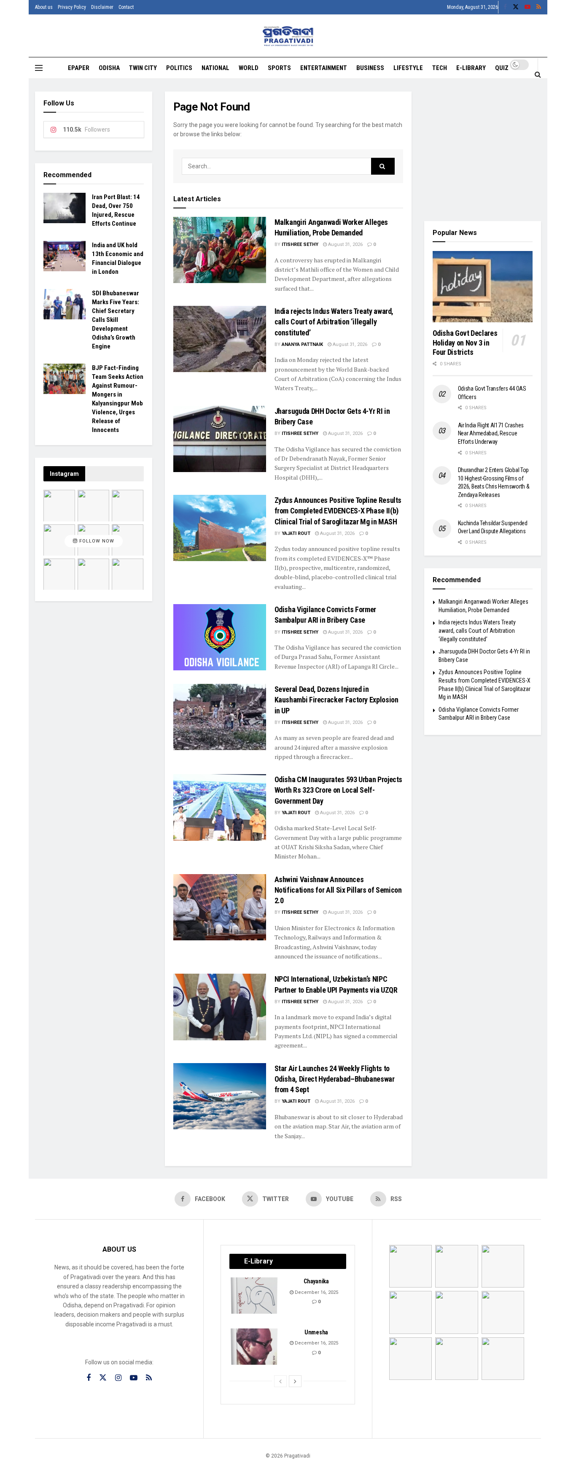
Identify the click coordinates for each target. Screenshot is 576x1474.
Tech (439, 68)
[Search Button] (538, 74)
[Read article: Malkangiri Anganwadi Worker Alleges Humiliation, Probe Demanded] (219, 250)
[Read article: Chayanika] (254, 1295)
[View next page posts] (295, 1381)
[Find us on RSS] (538, 7)
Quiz (502, 68)
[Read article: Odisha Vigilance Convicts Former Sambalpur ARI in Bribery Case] (219, 637)
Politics (179, 68)
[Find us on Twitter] (516, 7)
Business (370, 68)
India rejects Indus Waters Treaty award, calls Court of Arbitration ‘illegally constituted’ (334, 322)
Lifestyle (408, 68)
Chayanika (316, 1281)
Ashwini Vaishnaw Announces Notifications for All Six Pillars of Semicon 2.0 (338, 890)
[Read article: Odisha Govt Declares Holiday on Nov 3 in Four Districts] (483, 287)
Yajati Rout (296, 533)
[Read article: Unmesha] (254, 1346)
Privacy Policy (72, 7)
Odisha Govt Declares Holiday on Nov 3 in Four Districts (465, 342)
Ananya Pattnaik (302, 344)
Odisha (109, 68)
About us (44, 7)
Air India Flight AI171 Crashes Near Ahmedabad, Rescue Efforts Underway (491, 433)
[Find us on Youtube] (527, 7)
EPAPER (78, 68)
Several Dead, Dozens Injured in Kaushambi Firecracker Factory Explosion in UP (336, 700)
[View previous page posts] (280, 1381)
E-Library (471, 68)
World (248, 68)
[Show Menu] (39, 68)
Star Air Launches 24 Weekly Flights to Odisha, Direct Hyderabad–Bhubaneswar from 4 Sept (335, 1079)
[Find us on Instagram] (118, 1378)
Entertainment (323, 68)
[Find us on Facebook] (505, 7)
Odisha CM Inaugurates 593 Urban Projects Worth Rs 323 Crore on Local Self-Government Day (339, 790)
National (215, 68)
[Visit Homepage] (288, 36)
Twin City (143, 68)
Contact (126, 7)
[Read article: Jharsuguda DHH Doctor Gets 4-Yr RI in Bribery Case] (219, 439)
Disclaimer (102, 7)
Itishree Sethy (300, 244)
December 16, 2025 (315, 1292)
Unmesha (316, 1332)
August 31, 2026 (345, 244)
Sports (279, 68)
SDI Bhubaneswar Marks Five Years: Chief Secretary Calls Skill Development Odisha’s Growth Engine (115, 319)
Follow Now (96, 541)
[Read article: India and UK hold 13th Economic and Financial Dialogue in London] (64, 256)
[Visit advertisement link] (482, 150)
